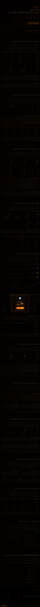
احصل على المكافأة (20, 307)
